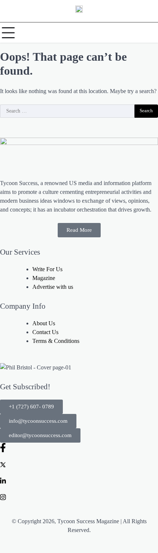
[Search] (150, 32)
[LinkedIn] (79, 480)
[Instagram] (79, 496)
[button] (31, 407)
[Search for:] (67, 111)
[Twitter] (79, 464)
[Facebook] (79, 447)
